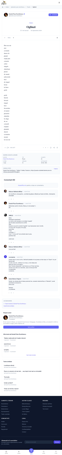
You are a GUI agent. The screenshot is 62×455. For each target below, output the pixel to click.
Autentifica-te (22, 185)
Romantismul (4, 403)
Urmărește (54, 14)
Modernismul (4, 409)
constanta (12, 257)
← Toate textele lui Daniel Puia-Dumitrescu (15, 303)
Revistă (3, 426)
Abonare (57, 442)
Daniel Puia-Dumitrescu (8, 159)
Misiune (24, 424)
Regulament (4, 429)
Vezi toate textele (31, 355)
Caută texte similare (9, 306)
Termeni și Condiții (27, 426)
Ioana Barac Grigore (15, 279)
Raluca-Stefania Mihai (15, 191)
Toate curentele (5, 414)
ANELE (11, 215)
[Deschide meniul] (59, 2)
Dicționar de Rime (47, 403)
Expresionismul (5, 411)
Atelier (7, 7)
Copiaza (56, 168)
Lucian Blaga (25, 409)
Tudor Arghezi (25, 411)
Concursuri (4, 424)
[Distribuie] (54, 147)
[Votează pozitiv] (43, 147)
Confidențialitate (26, 429)
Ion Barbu (24, 414)
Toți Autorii (45, 409)
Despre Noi (25, 421)
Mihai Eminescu (26, 403)
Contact (24, 432)
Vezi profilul (31, 327)
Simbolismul (4, 406)
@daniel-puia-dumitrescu (18, 7)
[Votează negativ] (48, 147)
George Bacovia (26, 406)
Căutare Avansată (47, 406)
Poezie (28, 7)
